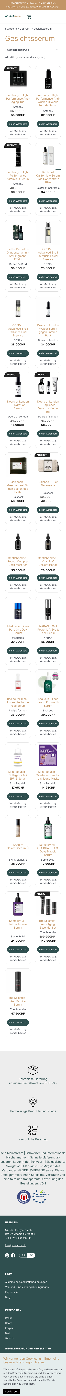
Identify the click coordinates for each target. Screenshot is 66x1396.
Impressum (11, 1292)
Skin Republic (18, 783)
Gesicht (9, 1338)
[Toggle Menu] (58, 170)
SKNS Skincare (18, 859)
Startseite (11, 28)
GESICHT (25, 28)
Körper (9, 1328)
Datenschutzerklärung (24, 1373)
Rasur (8, 1318)
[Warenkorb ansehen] (29, 17)
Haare (8, 1323)
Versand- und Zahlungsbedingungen (27, 1287)
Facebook (13, 1257)
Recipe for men (18, 710)
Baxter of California (48, 187)
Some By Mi (48, 859)
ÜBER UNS (11, 1222)
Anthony (18, 106)
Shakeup (48, 710)
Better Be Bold (18, 264)
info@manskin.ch (15, 1245)
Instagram (7, 1257)
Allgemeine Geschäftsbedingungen (26, 1282)
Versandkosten (18, 134)
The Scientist (48, 932)
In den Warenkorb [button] (18, 124)
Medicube (18, 637)
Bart (7, 1333)
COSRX (48, 264)
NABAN (48, 637)
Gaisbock (18, 497)
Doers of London (48, 340)
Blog (7, 1297)
